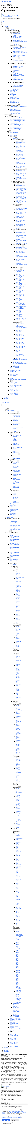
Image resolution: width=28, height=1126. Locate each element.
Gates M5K (18, 292)
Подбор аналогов (17, 365)
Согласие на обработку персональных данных (15, 112)
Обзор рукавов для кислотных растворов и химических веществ (21, 187)
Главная (6, 26)
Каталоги (6, 395)
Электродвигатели (17, 53)
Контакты (6, 399)
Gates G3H (18, 351)
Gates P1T (18, 282)
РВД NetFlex (13, 371)
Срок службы (16, 366)
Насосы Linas (13, 387)
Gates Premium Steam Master (18, 634)
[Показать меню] (1, 22)
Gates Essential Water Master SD (18, 770)
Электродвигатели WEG (16, 127)
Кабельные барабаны (18, 86)
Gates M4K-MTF (20, 279)
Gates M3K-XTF (20, 278)
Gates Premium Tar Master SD (20, 167)
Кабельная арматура (18, 40)
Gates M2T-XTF (20, 308)
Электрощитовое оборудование (17, 43)
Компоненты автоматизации (20, 52)
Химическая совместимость (20, 363)
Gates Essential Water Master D (18, 765)
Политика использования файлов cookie (13, 521)
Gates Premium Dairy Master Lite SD (21, 213)
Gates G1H (18, 296)
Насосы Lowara (13, 389)
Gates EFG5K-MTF (20, 338)
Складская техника (14, 102)
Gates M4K (18, 287)
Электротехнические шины (20, 41)
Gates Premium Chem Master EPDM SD (21, 195)
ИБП (14, 59)
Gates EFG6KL (19, 342)
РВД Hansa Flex (13, 135)
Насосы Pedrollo (14, 390)
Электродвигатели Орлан (16, 129)
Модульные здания (14, 98)
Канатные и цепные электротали (18, 88)
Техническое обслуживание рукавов (16, 1005)
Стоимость (6, 397)
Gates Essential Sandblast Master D (20, 252)
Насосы (11, 93)
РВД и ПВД (13, 91)
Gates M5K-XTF (20, 295)
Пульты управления (18, 85)
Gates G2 (18, 300)
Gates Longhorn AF (20, 157)
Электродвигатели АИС (16, 128)
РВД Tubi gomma (14, 377)
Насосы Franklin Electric (16, 385)
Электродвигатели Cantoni (16, 117)
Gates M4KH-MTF (20, 290)
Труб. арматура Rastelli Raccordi (18, 379)
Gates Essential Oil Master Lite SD (20, 155)
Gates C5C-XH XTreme (21, 327)
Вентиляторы (13, 94)
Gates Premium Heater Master (18, 644)
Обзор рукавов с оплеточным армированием (20, 272)
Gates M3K (18, 310)
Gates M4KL (19, 291)
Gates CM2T (19, 315)
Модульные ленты (17, 67)
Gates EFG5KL (19, 347)
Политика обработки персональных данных (15, 110)
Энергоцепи (13, 101)
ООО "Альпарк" (11, 29)
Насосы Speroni (13, 391)
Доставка (6, 398)
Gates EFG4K (19, 329)
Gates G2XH (19, 307)
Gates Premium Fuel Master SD (20, 149)
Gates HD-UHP (19, 333)
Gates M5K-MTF (20, 294)
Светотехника (16, 39)
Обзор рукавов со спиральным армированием (20, 325)
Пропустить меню (5, 21)
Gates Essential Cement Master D (18, 804)
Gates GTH (18, 357)
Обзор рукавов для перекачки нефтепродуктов (20, 144)
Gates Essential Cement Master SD (18, 809)
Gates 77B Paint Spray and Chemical (21, 202)
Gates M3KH (19, 299)
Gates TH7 (18, 349)
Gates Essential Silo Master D (18, 814)
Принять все (6, 1120)
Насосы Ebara (13, 383)
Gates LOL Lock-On (20, 355)
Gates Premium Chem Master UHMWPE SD (21, 198)
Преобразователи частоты (19, 47)
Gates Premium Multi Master (18, 775)
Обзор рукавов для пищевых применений (21, 207)
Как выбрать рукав (17, 362)
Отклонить (14, 1120)
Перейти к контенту (6, 1)
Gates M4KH (19, 288)
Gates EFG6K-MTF (20, 335)
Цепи (14, 71)
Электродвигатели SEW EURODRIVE (16, 122)
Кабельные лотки (17, 37)
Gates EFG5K (19, 330)
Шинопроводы (13, 90)
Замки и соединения (18, 66)
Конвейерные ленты (18, 65)
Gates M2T (18, 311)
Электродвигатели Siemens (16, 124)
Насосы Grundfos (14, 386)
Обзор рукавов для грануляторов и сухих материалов (21, 249)
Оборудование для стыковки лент (16, 482)
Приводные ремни (17, 74)
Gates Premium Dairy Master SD (18, 714)
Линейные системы (18, 51)
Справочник (10, 103)
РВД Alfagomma (14, 132)
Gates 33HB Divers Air (21, 243)
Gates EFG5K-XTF (20, 346)
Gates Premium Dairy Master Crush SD (21, 215)
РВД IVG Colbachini (15, 369)
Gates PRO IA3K (20, 316)
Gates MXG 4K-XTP (21, 318)
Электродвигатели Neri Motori (17, 120)
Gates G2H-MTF (20, 303)
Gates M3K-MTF (20, 286)
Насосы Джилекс (14, 394)
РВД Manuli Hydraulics (15, 370)
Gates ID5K (18, 331)
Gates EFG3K (19, 339)
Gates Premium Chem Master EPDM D (21, 192)
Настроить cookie (7, 1123)
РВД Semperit (13, 375)
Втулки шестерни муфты (19, 55)
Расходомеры (13, 99)
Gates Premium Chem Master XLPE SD (21, 190)
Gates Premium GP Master (18, 616)
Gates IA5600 (19, 283)
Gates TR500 (19, 314)
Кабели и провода (17, 36)
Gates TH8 (18, 350)
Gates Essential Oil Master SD (20, 152)
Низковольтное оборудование (16, 34)
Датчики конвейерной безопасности (18, 80)
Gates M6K (18, 312)
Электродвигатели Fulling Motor (18, 119)
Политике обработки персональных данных (11, 1117)
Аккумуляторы (16, 62)
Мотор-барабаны (17, 73)
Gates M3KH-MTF (20, 304)
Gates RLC (18, 358)
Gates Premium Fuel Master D (18, 580)
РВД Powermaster (14, 374)
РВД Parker (12, 373)
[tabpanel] (14, 1068)
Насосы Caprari (13, 382)
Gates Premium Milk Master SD (20, 221)
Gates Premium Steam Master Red (21, 176)
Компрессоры (13, 97)
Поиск (17, 18)
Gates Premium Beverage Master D (20, 223)
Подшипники (16, 56)
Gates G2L (18, 274)
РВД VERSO (13, 378)
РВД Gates (15, 138)
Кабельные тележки (18, 83)
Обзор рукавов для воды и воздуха (20, 233)
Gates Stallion (19, 200)
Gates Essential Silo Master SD (20, 262)
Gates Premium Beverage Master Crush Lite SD (21, 227)
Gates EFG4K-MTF (20, 343)
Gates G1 (18, 302)
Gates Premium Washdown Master (20, 218)
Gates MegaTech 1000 (21, 277)
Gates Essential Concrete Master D (18, 825)
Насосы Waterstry (14, 393)
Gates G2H (18, 298)
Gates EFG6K (19, 334)
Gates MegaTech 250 (21, 306)
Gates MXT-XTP (20, 319)
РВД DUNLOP (13, 134)
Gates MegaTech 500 (21, 284)
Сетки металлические (18, 75)
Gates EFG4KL (19, 341)
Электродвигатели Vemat (16, 125)
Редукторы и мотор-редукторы (18, 49)
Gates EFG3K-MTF (20, 337)
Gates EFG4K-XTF (20, 345)
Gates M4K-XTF (20, 275)
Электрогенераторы (18, 60)
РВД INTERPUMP (14, 367)
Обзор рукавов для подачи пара (20, 171)
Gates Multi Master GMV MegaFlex (20, 353)
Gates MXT (18, 281)
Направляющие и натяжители (17, 69)
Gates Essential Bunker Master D (18, 611)
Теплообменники (14, 95)
